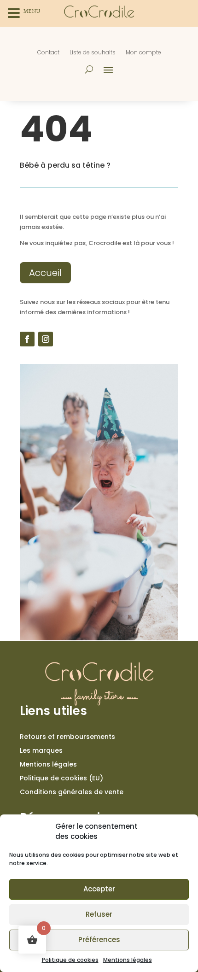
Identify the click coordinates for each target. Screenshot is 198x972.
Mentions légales (127, 960)
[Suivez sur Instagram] (45, 339)
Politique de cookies (70, 960)
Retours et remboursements (67, 737)
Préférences (99, 939)
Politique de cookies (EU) (61, 779)
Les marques (41, 751)
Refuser (99, 914)
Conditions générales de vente (71, 792)
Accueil (45, 272)
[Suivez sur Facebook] (27, 339)
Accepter (99, 889)
